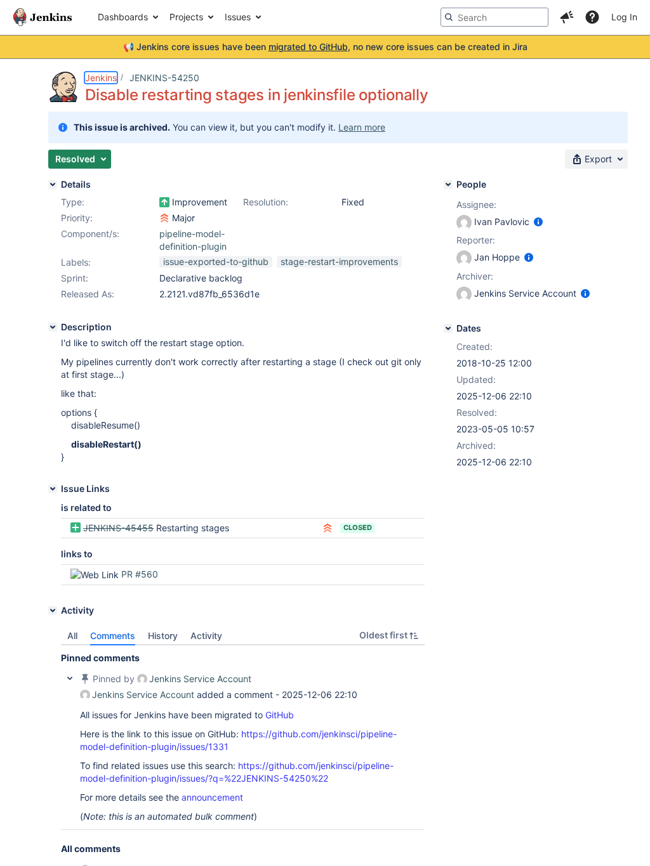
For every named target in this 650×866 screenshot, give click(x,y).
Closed (357, 527)
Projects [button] (186, 16)
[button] (567, 17)
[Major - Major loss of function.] (164, 218)
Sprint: (74, 278)
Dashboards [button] (123, 16)
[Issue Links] (52, 488)
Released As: (87, 293)
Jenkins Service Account (200, 678)
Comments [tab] (112, 635)
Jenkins (101, 77)
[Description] (52, 327)
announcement (212, 797)
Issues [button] (238, 16)
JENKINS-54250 (164, 77)
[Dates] (448, 328)
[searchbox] (494, 17)
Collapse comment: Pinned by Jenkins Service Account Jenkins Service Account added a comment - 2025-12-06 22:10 (70, 678)
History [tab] (163, 635)
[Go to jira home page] (42, 17)
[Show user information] (538, 221)
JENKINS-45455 (118, 527)
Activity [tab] (206, 635)
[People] (448, 184)
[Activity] (52, 610)
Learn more (361, 127)
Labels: (76, 262)
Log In (624, 16)
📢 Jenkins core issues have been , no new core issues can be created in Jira (325, 46)
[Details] (52, 184)
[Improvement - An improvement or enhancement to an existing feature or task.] (164, 202)
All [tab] (72, 635)
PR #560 (139, 574)
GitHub (279, 714)
